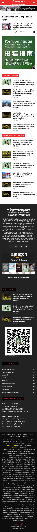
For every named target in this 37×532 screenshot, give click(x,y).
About (4, 434)
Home (3, 13)
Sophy (9, 434)
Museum (12, 436)
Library (31, 434)
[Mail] (16, 246)
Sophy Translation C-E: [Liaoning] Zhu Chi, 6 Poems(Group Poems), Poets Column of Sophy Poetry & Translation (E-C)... (24, 126)
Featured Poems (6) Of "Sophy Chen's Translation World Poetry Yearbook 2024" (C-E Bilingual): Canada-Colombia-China (23, 82)
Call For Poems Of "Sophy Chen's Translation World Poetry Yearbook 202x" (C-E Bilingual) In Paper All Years (23, 165)
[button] (34, 2)
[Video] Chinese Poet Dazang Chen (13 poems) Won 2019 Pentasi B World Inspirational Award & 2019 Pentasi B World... (23, 26)
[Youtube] (26, 246)
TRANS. (18, 436)
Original (14, 434)
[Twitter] (21, 246)
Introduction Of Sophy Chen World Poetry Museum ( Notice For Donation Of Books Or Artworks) (24, 194)
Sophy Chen (16, 31)
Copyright (24, 436)
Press (19, 434)
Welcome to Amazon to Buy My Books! (18, 277)
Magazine (25, 434)
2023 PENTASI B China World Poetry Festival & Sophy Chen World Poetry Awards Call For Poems (22, 175)
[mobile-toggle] (3, 2)
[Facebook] (11, 246)
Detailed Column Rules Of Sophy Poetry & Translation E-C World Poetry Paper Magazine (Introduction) (23, 184)
